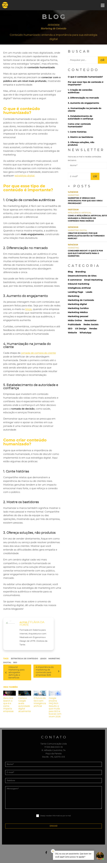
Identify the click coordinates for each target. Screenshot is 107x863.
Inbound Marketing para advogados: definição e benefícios (16, 672)
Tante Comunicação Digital (8, 5)
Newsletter (90, 320)
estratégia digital (25, 176)
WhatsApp (85, 333)
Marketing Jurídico (78, 308)
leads (43, 659)
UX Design (81, 329)
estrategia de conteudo (24, 659)
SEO (15, 663)
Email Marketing (93, 280)
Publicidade (74, 325)
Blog (70, 272)
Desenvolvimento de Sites (82, 276)
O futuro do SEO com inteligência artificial (40, 702)
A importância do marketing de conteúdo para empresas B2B (45, 671)
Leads (89, 292)
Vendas (93, 329)
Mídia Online (75, 320)
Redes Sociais (91, 325)
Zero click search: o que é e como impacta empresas (8, 704)
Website (72, 333)
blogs (28, 309)
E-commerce (75, 280)
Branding (80, 272)
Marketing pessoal (78, 316)
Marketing (73, 296)
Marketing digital (77, 304)
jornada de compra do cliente (38, 353)
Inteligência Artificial (79, 288)
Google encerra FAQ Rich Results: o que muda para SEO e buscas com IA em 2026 (55, 707)
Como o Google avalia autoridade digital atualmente (24, 704)
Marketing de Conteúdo (81, 300)
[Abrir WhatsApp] (6, 856)
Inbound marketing (78, 284)
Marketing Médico (78, 312)
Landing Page (75, 292)
